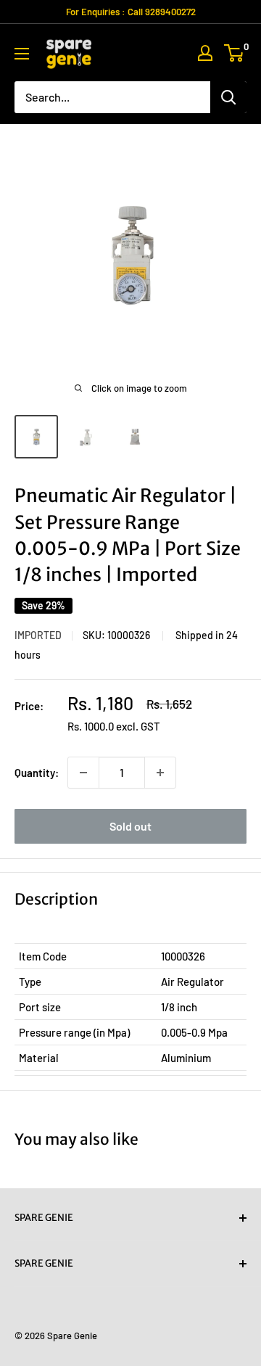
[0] (234, 53)
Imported (38, 635)
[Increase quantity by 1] (160, 772)
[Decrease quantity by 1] (83, 772)
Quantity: (36, 772)
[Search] (228, 97)
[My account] (205, 53)
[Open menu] (21, 53)
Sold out (130, 826)
